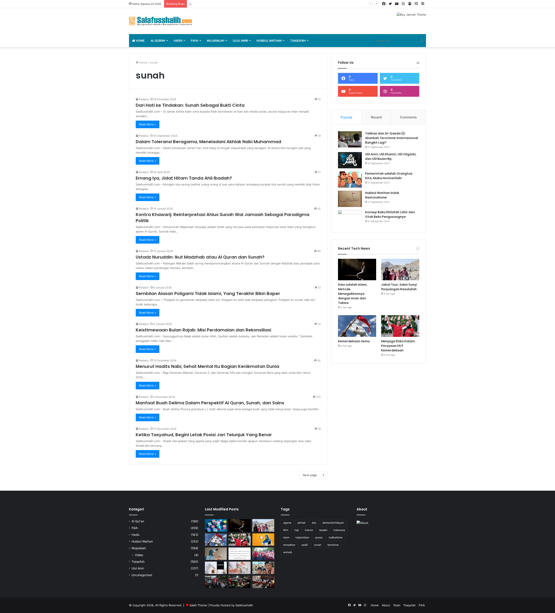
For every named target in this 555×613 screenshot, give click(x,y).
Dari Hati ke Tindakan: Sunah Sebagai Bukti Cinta (190, 105)
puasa (319, 537)
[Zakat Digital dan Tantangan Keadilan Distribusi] (216, 568)
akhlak (301, 522)
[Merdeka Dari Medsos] (216, 525)
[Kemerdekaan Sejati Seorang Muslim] (263, 539)
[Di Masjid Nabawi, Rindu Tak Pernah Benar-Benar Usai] (263, 568)
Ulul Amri (240, 40)
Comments (408, 117)
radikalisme (336, 537)
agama (287, 522)
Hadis (178, 40)
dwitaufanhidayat (333, 522)
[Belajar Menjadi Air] (239, 568)
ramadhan (289, 544)
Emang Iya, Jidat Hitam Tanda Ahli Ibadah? (184, 178)
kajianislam (302, 537)
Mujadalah (215, 40)
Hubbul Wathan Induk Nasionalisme (382, 195)
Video (139, 555)
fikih (285, 530)
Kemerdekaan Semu (354, 341)
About (386, 605)
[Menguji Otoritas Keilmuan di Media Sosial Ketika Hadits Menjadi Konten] (216, 553)
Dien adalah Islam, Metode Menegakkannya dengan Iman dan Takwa (352, 293)
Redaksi (144, 99)
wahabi (287, 552)
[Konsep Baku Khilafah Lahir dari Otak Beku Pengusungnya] (350, 218)
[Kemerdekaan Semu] (357, 326)
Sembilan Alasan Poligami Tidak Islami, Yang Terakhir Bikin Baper (208, 293)
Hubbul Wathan (269, 40)
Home (140, 40)
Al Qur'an (138, 521)
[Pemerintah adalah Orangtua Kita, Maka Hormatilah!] (350, 179)
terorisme (333, 544)
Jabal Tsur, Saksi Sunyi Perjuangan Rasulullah (219, 3)
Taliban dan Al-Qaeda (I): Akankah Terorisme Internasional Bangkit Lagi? (391, 138)
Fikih (194, 40)
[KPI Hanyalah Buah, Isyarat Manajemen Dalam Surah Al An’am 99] (239, 553)
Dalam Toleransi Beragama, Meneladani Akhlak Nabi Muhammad (208, 142)
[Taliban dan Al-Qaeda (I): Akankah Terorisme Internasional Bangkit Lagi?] (350, 139)
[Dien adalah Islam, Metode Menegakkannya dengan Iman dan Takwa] (357, 269)
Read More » (147, 124)
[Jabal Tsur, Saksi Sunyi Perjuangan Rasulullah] (400, 269)
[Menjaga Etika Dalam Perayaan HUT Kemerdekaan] (400, 326)
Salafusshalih (244, 605)
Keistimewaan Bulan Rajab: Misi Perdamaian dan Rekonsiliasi (203, 330)
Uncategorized (142, 575)
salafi (304, 544)
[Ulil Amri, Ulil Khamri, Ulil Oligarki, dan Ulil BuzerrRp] (350, 160)
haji (296, 530)
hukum (309, 530)
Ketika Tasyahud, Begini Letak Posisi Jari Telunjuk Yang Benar (204, 435)
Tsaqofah (298, 40)
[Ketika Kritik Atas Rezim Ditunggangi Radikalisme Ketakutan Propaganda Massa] (216, 582)
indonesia (339, 530)
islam (286, 537)
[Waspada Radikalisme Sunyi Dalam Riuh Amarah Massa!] (239, 582)
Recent (376, 117)
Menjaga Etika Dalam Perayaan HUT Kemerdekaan (398, 345)
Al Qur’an (158, 40)
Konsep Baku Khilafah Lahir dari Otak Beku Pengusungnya (390, 214)
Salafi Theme (198, 605)
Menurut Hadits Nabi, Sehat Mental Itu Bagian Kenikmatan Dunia (207, 366)
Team (396, 605)
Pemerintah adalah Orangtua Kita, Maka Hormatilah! (388, 175)
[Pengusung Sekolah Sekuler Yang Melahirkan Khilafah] (263, 582)
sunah (317, 544)
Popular (347, 117)
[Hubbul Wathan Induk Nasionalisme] (350, 199)
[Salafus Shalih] (160, 21)
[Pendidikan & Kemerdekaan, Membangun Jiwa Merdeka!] (263, 553)
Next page (310, 475)
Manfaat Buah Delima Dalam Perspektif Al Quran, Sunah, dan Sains (210, 403)
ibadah (323, 530)
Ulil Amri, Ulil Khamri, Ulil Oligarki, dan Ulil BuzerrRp (390, 156)
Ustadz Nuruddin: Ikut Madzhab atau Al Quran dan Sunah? (200, 257)
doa (314, 522)
